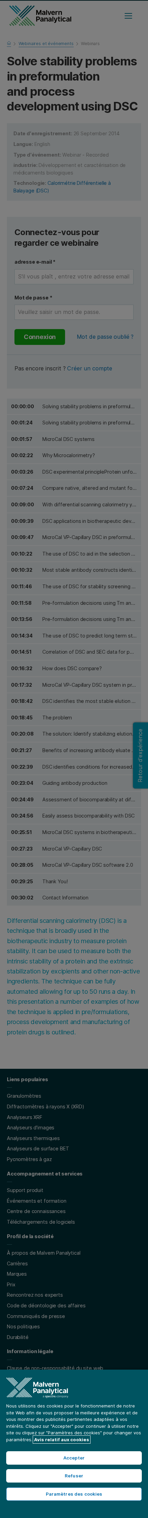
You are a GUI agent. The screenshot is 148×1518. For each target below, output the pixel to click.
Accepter (74, 1458)
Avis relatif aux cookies (61, 1439)
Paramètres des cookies (74, 1494)
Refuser (74, 1475)
